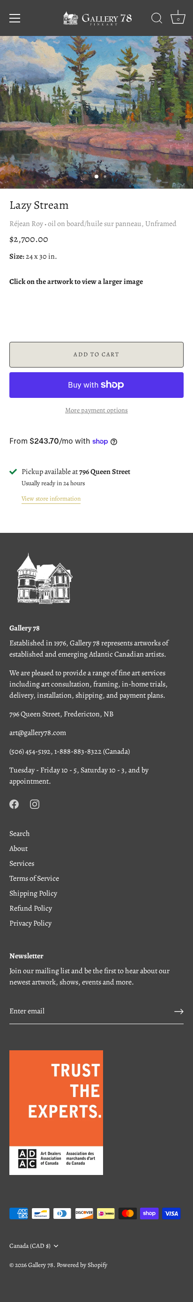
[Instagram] (34, 804)
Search (19, 833)
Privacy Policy (30, 923)
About (18, 848)
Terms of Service (34, 878)
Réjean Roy (26, 224)
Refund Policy (30, 908)
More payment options (96, 410)
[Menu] (15, 18)
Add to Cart (96, 354)
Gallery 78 (40, 1264)
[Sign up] (179, 1011)
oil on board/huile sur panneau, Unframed (112, 224)
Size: (16, 256)
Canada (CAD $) (30, 1246)
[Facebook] (14, 804)
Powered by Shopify (82, 1264)
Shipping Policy (33, 893)
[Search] (157, 19)
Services (21, 863)
